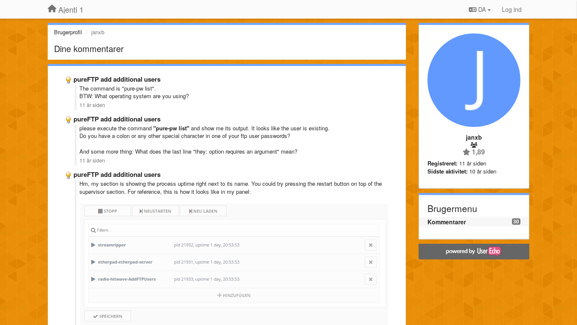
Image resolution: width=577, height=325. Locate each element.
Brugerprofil (68, 32)
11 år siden (92, 105)
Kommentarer (446, 222)
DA (481, 9)
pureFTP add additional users (117, 79)
